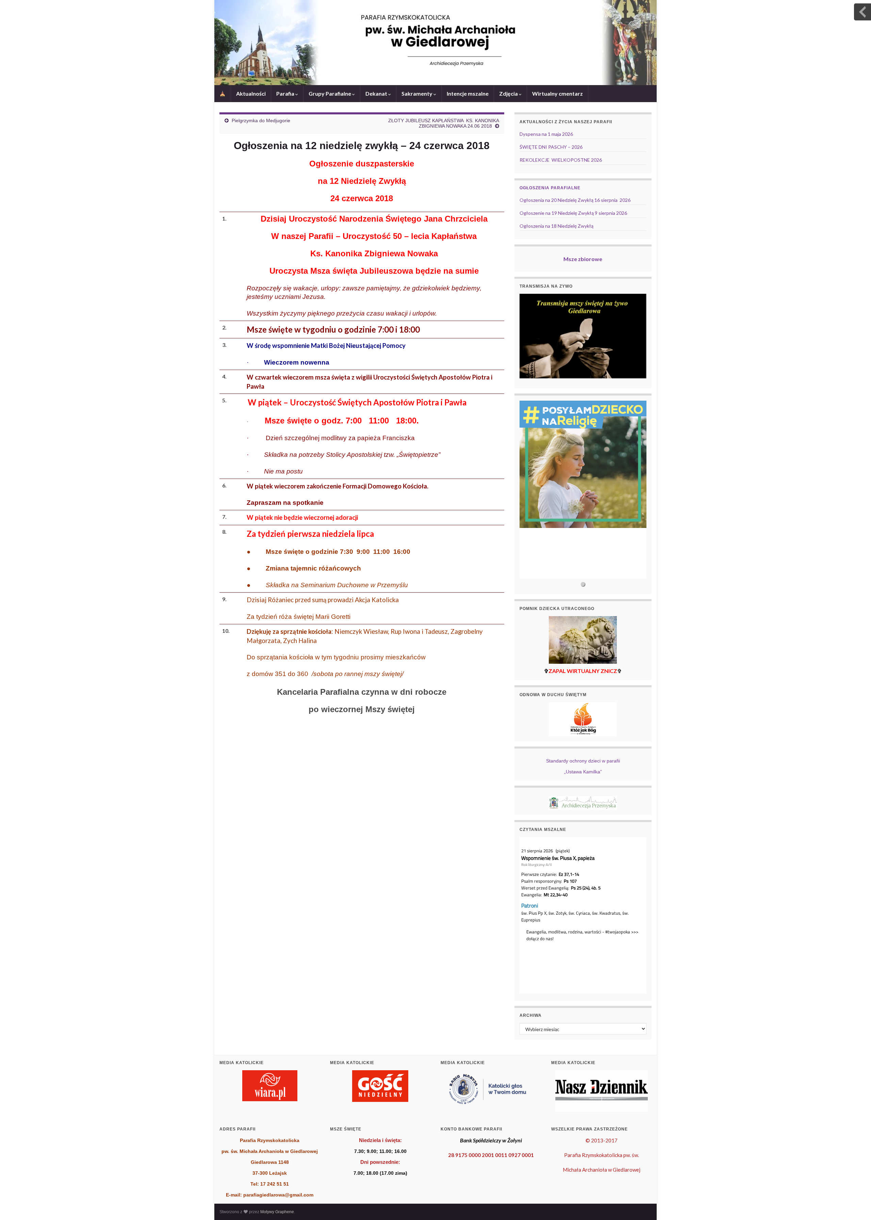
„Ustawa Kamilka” (583, 771)
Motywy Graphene (277, 1211)
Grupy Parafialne (330, 93)
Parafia (285, 93)
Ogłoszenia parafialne (550, 188)
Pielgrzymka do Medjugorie (261, 120)
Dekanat (376, 93)
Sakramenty (417, 93)
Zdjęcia (509, 93)
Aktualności (251, 93)
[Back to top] (855, 1204)
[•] (583, 490)
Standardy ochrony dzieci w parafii (583, 761)
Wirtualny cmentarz (557, 93)
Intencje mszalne (468, 93)
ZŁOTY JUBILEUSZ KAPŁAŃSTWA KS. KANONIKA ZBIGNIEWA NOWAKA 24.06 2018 (443, 123)
